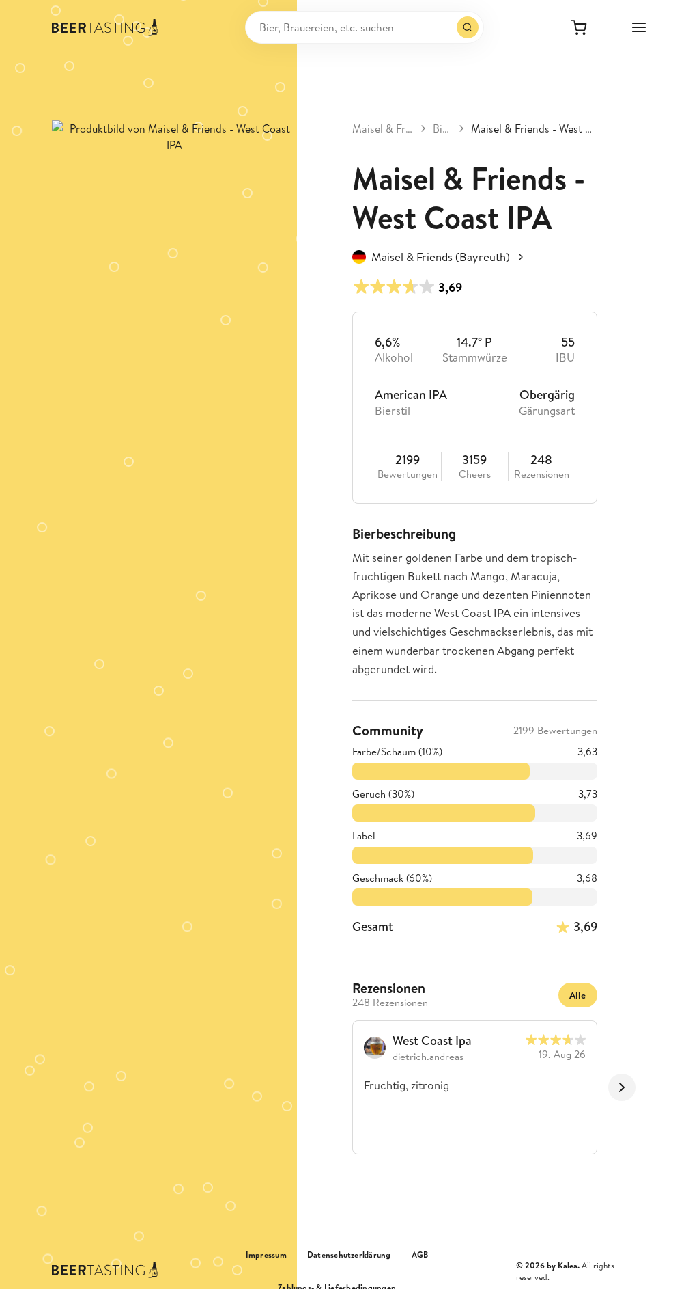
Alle (577, 995)
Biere (442, 128)
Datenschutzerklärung (349, 1254)
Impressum (266, 1254)
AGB (420, 1254)
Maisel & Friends (383, 128)
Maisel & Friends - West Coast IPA (534, 128)
